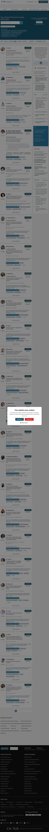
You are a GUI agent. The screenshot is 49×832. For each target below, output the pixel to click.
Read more (24, 415)
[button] (24, 422)
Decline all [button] (29, 419)
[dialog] (24, 416)
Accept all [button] (19, 419)
